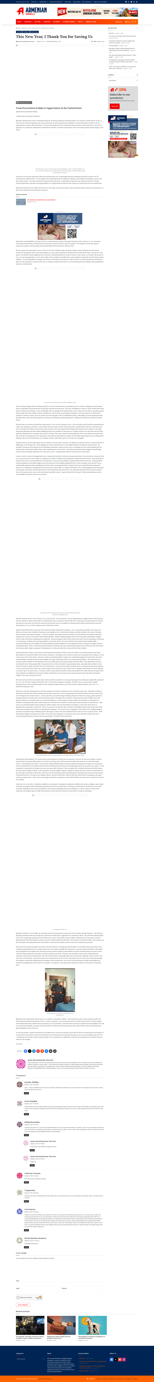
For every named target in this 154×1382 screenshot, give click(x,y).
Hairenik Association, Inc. (45, 1379)
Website (64, 1288)
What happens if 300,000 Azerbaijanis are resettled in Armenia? (91, 1337)
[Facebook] (25, 1051)
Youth (80, 22)
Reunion (111, 33)
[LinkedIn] (34, 1051)
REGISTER (115, 106)
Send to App (34, 32)
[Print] (55, 1051)
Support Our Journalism (100, 2)
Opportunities (77, 2)
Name (17, 1281)
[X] (29, 1051)
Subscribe (119, 22)
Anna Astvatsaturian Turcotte (25, 41)
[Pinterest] (38, 1051)
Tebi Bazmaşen (113, 45)
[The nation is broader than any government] (21, 202)
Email (17, 1288)
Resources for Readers (55, 2)
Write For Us (119, 1379)
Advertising (68, 2)
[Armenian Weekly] (31, 11)
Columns (56, 22)
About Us (33, 2)
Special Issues (111, 1379)
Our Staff (104, 1379)
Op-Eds (29, 28)
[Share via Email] (50, 1051)
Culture (37, 22)
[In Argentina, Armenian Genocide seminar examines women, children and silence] (30, 1325)
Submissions (42, 2)
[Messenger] (46, 1051)
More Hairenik (86, 2)
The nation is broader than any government (41, 200)
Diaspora (27, 22)
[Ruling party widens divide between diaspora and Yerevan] (61, 1325)
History (98, 1379)
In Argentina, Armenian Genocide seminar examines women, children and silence (30, 1337)
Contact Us (135, 1379)
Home (19, 28)
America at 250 (91, 22)
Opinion (47, 22)
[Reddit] (42, 1051)
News (19, 22)
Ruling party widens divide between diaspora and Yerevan (58, 1337)
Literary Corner (68, 22)
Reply (26, 1093)
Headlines (26, 32)
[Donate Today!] (60, 226)
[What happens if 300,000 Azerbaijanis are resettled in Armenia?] (92, 1325)
